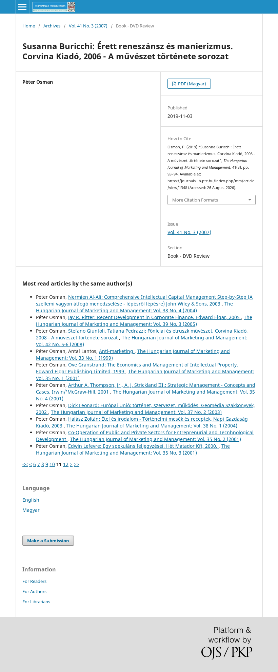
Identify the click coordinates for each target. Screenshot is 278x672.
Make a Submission (48, 541)
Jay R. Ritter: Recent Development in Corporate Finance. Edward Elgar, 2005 (154, 317)
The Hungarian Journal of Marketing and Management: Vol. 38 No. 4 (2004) (134, 307)
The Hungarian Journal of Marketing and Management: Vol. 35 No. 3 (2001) (133, 449)
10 (52, 464)
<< (25, 464)
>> (76, 464)
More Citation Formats (195, 200)
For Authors (34, 591)
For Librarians (36, 601)
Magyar (31, 510)
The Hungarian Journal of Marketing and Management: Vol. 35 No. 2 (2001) (155, 439)
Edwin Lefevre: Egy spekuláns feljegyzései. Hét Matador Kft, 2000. (143, 446)
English (30, 500)
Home (28, 26)
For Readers (34, 581)
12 (65, 464)
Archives (51, 26)
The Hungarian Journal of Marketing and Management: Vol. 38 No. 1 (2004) (151, 425)
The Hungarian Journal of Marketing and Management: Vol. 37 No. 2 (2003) (136, 412)
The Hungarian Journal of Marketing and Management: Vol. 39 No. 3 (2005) (144, 320)
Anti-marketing (117, 351)
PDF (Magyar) (191, 84)
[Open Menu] (22, 7)
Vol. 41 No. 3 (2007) (88, 26)
